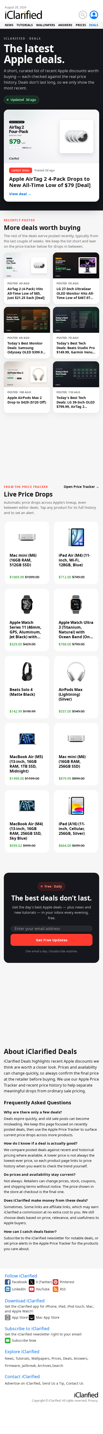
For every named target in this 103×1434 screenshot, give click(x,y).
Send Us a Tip (53, 1383)
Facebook (19, 1282)
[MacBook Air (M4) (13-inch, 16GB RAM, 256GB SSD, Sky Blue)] (27, 815)
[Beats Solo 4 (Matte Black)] (27, 681)
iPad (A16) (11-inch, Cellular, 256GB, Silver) (72, 828)
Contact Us (74, 1383)
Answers (80, 1358)
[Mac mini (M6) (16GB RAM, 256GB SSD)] (76, 748)
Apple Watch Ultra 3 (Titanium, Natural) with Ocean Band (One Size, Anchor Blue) (76, 632)
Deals (67, 1358)
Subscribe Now (24, 1340)
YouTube (43, 1289)
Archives (44, 1365)
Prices (56, 1358)
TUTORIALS (25, 25)
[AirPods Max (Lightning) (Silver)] (76, 681)
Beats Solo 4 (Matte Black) (22, 692)
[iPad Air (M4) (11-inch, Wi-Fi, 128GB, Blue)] (76, 546)
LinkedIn (19, 1289)
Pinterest (67, 1282)
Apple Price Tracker (64, 1129)
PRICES (81, 25)
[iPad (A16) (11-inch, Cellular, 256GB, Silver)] (76, 815)
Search (57, 1365)
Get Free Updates (51, 939)
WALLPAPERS (45, 25)
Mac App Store (47, 1317)
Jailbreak (29, 1365)
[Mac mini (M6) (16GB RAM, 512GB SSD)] (27, 546)
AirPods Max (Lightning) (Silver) (70, 694)
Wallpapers (40, 1358)
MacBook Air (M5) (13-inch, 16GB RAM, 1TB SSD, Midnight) (26, 764)
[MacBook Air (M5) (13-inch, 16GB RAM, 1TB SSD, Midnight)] (27, 748)
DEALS (93, 25)
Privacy (92, 1401)
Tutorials (22, 1358)
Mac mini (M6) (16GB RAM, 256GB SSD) (72, 761)
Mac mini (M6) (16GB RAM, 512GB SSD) (23, 560)
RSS (63, 1289)
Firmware (12, 1365)
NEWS (9, 25)
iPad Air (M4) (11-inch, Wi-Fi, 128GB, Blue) (74, 560)
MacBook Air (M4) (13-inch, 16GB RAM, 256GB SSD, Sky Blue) (26, 831)
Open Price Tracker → (81, 486)
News (9, 1358)
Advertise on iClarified (22, 1383)
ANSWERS (65, 25)
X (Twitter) (44, 1282)
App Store (20, 1317)
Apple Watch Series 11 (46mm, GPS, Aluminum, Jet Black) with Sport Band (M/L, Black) (26, 634)
